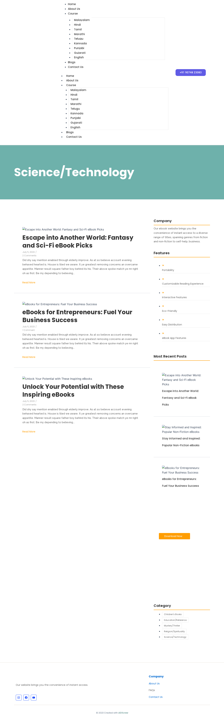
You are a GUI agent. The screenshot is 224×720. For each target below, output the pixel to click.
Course (73, 13)
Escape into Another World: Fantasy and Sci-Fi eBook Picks (77, 241)
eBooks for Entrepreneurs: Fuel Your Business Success (77, 316)
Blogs (71, 62)
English (79, 57)
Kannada (80, 43)
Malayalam (82, 20)
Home (70, 76)
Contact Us (75, 67)
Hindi (77, 25)
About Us (74, 9)
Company (156, 676)
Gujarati (80, 53)
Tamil (78, 29)
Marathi (79, 34)
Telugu (78, 39)
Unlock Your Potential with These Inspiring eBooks (73, 390)
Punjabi (79, 48)
